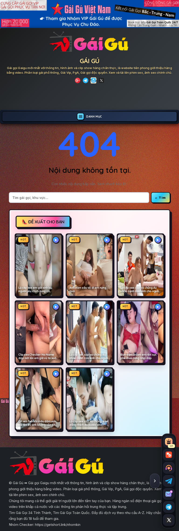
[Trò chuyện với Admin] (169, 468)
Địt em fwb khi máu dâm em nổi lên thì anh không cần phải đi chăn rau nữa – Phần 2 (38, 423)
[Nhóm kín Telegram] (169, 507)
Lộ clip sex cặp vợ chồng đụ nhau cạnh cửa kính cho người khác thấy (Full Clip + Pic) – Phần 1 (88, 356)
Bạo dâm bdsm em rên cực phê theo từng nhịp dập (138, 356)
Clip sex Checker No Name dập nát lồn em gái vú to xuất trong (37, 356)
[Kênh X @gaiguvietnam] (169, 520)
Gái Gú (89, 61)
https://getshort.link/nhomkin (57, 524)
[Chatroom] (169, 455)
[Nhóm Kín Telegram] (93, 80)
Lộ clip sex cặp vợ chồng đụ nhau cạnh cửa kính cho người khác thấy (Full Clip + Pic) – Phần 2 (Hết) (139, 289)
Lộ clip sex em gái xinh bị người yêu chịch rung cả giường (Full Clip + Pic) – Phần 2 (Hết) (37, 289)
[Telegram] (85, 80)
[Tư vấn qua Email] (169, 494)
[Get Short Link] (77, 80)
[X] (101, 80)
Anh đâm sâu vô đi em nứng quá (87, 289)
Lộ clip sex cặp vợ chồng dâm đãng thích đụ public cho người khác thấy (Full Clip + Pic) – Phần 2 (88, 423)
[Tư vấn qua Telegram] (169, 481)
